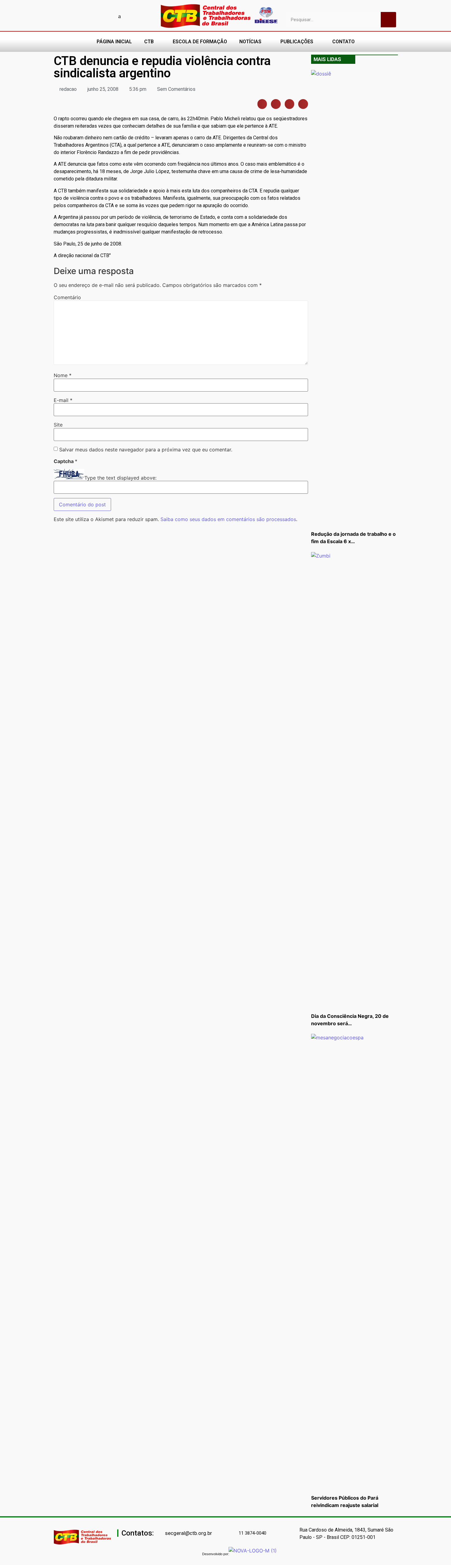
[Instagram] (98, 16)
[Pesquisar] (388, 19)
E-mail (63, 400)
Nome (62, 375)
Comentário (67, 297)
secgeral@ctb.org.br (188, 1533)
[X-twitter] (130, 16)
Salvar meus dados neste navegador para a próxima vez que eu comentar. (145, 449)
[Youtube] (87, 16)
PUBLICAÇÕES (296, 41)
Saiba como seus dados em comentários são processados (228, 519)
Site (58, 424)
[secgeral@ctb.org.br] (161, 1533)
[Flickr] (109, 16)
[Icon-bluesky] (120, 16)
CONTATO (343, 41)
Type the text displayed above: (120, 477)
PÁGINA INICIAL (114, 41)
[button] (262, 104)
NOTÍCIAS (250, 41)
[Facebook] (77, 16)
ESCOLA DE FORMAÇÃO (200, 41)
